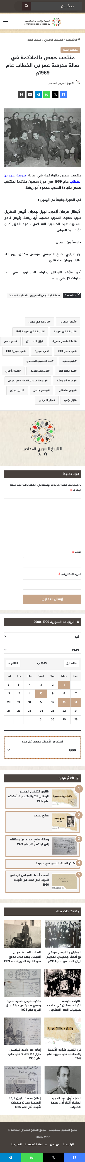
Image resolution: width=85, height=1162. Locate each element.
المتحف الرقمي (53, 39)
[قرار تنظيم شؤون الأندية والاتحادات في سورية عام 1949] (63, 1031)
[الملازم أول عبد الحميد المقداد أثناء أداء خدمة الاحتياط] (63, 1080)
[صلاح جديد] (64, 822)
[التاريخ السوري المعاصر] (42, 22)
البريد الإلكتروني (69, 574)
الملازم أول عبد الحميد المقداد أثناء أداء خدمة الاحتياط (66, 1103)
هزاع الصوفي (46, 400)
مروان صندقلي (67, 390)
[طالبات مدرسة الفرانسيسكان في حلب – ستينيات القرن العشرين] (63, 983)
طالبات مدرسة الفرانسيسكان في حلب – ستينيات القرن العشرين (64, 1005)
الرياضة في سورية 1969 (29, 331)
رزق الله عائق (34, 341)
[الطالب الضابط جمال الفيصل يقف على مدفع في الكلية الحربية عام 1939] (22, 934)
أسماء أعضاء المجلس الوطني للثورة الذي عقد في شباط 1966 (29, 880)
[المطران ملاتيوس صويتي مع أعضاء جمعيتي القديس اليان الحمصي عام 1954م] (63, 934)
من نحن (55, 1144)
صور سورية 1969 (15, 351)
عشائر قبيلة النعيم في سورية (56, 863)
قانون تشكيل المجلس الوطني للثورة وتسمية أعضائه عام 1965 (28, 796)
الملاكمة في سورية (63, 341)
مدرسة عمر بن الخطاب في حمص (27, 380)
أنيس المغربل (67, 322)
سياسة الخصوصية (35, 1144)
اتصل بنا (16, 1144)
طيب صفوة (69, 361)
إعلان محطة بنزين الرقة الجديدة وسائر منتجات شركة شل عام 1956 (24, 1103)
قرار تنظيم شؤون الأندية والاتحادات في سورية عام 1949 (64, 1054)
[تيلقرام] (38, 94)
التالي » (13, 663)
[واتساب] (46, 94)
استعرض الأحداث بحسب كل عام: (42, 741)
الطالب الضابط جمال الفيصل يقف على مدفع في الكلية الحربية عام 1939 (22, 957)
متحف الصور (34, 39)
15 (64, 702)
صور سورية (41, 351)
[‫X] (55, 94)
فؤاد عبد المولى (39, 371)
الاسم (76, 552)
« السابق (71, 663)
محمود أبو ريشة (66, 380)
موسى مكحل (40, 390)
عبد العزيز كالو (67, 371)
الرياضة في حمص (39, 322)
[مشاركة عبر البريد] (30, 94)
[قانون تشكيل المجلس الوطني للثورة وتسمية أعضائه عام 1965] (64, 798)
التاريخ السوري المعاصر (42, 449)
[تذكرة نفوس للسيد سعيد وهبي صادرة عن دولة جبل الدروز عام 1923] (22, 983)
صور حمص (9, 341)
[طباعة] (21, 94)
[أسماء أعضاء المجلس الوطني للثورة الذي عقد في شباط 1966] (64, 881)
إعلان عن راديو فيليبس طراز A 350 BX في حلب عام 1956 (24, 1054)
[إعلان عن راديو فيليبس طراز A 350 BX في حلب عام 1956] (22, 1031)
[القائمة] (5, 23)
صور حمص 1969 (66, 351)
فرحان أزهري (12, 371)
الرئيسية (72, 39)
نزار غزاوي (69, 400)
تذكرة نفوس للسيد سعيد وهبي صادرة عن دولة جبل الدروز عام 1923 (23, 1005)
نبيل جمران (16, 390)
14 (76, 702)
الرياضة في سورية (64, 331)
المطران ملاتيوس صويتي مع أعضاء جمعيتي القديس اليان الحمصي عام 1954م (63, 957)
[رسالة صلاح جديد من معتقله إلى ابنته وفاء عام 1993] (64, 846)
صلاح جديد (41, 815)
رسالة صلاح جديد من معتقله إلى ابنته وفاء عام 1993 (29, 842)
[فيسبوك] (63, 94)
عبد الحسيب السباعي (39, 361)
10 (41, 693)
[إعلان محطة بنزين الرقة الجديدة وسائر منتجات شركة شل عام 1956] (22, 1080)
